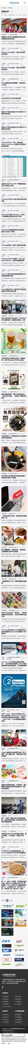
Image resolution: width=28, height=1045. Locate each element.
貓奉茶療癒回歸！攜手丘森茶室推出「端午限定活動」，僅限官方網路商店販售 (14, 396)
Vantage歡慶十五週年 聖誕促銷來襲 (13, 245)
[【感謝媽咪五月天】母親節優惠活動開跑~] (14, 568)
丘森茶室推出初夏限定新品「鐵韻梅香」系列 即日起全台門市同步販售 (13, 359)
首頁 (4, 8)
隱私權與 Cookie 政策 (15, 1039)
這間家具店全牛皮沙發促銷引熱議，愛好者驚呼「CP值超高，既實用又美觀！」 (14, 835)
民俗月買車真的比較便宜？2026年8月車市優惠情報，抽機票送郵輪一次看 (13, 319)
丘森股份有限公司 (13, 356)
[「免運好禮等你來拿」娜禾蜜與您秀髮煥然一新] (14, 499)
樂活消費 (18, 999)
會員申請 (6, 1017)
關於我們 (18, 1014)
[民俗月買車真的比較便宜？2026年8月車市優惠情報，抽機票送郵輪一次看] (14, 307)
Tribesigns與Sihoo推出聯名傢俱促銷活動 (14, 200)
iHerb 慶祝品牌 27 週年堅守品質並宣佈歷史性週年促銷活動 (13, 290)
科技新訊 (18, 996)
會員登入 (6, 1019)
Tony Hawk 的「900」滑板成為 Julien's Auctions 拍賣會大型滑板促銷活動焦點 (13, 144)
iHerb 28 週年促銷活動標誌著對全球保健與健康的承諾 (13, 275)
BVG (10, 816)
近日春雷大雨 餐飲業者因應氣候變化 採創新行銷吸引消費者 (13, 477)
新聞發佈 (6, 1014)
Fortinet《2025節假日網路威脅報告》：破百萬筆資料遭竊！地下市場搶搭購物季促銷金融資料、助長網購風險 (14, 664)
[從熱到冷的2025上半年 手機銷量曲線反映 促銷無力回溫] (14, 166)
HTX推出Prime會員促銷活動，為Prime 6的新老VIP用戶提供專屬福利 (13, 852)
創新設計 (6, 999)
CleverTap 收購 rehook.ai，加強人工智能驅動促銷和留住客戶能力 (13, 215)
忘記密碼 (6, 1022)
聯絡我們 (18, 1022)
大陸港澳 (18, 1004)
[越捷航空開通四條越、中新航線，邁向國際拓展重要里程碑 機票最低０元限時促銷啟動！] (14, 772)
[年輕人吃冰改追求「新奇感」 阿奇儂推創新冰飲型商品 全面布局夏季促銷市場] (14, 600)
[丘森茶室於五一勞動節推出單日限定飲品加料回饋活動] (14, 419)
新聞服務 (18, 1017)
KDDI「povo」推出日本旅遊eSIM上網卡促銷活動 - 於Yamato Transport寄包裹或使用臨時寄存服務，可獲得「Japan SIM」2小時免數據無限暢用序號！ (14, 717)
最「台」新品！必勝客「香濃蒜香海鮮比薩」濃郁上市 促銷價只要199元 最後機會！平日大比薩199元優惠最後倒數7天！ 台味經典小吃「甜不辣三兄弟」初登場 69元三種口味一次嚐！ (14, 885)
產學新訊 (18, 1001)
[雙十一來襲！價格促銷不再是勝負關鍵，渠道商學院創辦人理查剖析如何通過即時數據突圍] (14, 805)
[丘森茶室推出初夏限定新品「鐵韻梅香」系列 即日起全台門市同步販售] (14, 341)
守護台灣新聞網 (13, 34)
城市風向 (11, 316)
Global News (7, 1006)
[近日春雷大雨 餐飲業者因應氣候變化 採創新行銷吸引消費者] (14, 459)
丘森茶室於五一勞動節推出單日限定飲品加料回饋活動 (14, 437)
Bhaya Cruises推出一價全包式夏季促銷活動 (13, 53)
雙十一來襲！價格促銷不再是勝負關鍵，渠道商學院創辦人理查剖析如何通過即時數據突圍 (14, 820)
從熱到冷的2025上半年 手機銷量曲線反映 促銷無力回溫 (13, 185)
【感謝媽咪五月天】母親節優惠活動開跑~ (14, 582)
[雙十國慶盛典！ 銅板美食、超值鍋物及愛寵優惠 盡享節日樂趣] (14, 535)
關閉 (9, 1043)
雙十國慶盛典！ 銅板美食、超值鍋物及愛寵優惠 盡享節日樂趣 (13, 550)
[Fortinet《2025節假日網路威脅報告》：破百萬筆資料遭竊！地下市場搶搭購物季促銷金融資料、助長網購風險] (14, 648)
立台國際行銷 (12, 831)
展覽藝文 (6, 1001)
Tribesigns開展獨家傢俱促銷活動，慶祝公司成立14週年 (13, 231)
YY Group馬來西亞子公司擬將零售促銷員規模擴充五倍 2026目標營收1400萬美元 (13, 632)
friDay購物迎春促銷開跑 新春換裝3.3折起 (13, 84)
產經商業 (6, 996)
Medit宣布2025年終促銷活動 (11, 98)
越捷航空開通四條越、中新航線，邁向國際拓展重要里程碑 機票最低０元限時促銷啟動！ (14, 786)
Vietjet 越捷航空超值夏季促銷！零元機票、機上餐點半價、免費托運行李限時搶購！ (14, 754)
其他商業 (6, 1004)
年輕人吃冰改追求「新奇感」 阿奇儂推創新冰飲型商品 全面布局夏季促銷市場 (14, 614)
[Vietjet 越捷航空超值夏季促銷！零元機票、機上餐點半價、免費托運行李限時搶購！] (14, 738)
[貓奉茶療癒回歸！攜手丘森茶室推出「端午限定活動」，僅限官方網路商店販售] (14, 379)
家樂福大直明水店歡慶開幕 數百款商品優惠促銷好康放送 (13, 38)
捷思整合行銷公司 (13, 547)
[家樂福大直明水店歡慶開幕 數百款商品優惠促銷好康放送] (14, 25)
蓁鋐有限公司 (12, 513)
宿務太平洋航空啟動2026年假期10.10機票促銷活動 (13, 113)
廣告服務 (18, 1019)
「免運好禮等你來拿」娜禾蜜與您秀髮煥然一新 (14, 517)
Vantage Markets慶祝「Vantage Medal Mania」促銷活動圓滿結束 (13, 259)
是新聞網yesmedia (14, 610)
